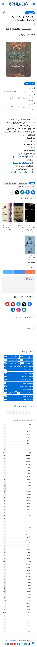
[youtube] (7, 304)
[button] (27, 192)
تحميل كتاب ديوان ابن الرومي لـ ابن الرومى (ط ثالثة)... (18, 91)
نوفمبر (28, 458)
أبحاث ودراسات (26, 356)
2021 (29, 601)
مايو (29, 437)
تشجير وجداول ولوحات (12, 363)
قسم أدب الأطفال (26, 366)
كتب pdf (21, 187)
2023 (29, 528)
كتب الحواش (9, 393)
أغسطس (28, 428)
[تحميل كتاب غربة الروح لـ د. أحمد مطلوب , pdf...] (30, 244)
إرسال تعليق (29, 279)
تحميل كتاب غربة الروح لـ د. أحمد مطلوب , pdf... (30, 260)
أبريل (28, 440)
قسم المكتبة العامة (25, 393)
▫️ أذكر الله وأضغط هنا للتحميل (24, 156)
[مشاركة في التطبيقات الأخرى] (12, 192)
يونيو (28, 434)
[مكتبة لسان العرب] (18, 4)
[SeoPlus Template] (31, 640)
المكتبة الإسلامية (11, 360)
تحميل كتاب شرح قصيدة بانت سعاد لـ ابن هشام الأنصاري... (19, 99)
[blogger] (4, 644)
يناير (29, 449)
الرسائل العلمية (26, 360)
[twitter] (24, 304)
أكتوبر (28, 498)
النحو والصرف (27, 363)
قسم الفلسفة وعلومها (18, 386)
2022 (29, 561)
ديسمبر (28, 455)
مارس (28, 443)
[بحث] (3, 4)
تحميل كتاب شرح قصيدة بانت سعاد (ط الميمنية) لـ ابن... (18, 108)
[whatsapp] (24, 310)
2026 (29, 425)
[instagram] (18, 310)
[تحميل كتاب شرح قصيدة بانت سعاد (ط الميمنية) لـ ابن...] (7, 212)
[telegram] (18, 304)
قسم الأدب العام (30, 187)
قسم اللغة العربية (18, 389)
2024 (29, 488)
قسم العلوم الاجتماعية (18, 379)
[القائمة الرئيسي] (34, 4)
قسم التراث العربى (18, 373)
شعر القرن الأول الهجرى (10, 183)
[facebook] (30, 304)
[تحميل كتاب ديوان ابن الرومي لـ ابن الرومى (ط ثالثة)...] (30, 212)
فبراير (28, 446)
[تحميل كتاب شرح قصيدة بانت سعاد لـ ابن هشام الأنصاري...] (19, 212)
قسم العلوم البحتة (18, 383)
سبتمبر (28, 461)
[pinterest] (13, 304)
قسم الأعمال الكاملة (18, 370)
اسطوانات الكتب (11, 356)
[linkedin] (13, 310)
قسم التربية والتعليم (18, 376)
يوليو (28, 431)
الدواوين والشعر (30, 13)
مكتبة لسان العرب (10, 640)
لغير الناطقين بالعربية (18, 399)
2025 (29, 452)
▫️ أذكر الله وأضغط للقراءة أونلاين (23, 172)
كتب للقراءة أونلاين (18, 396)
